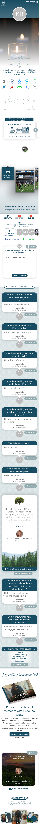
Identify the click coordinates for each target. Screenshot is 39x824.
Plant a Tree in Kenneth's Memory (21, 569)
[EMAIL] (12, 87)
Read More (19, 527)
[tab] (8, 217)
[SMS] (19, 87)
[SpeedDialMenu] (34, 819)
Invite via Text (30, 239)
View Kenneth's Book (19, 734)
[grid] (19, 179)
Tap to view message (20, 789)
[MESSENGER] (19, 81)
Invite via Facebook (13, 239)
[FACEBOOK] (12, 81)
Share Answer (31, 315)
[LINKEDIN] (4, 87)
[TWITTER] (27, 81)
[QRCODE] (4, 81)
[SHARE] (27, 87)
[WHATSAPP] (35, 81)
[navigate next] (35, 130)
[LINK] (35, 87)
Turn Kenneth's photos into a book (19, 206)
